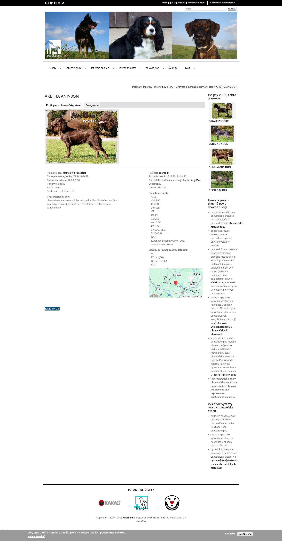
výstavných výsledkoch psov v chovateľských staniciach (224, 464)
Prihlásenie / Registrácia (222, 2)
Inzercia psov (73, 68)
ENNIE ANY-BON (218, 144)
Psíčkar (136, 86)
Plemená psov (127, 68)
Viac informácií (36, 536)
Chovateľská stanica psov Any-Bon (194, 86)
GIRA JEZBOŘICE (219, 121)
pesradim (164, 172)
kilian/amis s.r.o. (132, 517)
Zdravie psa (152, 68)
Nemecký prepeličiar (74, 172)
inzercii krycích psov (224, 374)
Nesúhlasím (245, 534)
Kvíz (187, 68)
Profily (52, 68)
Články (173, 68)
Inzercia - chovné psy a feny (158, 86)
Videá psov (217, 282)
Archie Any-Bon (218, 189)
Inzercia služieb (100, 68)
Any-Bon (196, 180)
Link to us (52, 308)
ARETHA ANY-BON (226, 86)
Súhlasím (230, 533)
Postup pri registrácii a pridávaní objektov (183, 2)
